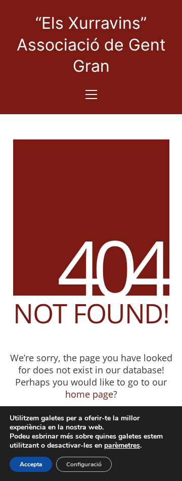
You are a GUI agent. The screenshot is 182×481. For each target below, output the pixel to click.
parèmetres (122, 445)
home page (89, 394)
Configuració (84, 464)
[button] (91, 94)
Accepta (31, 464)
